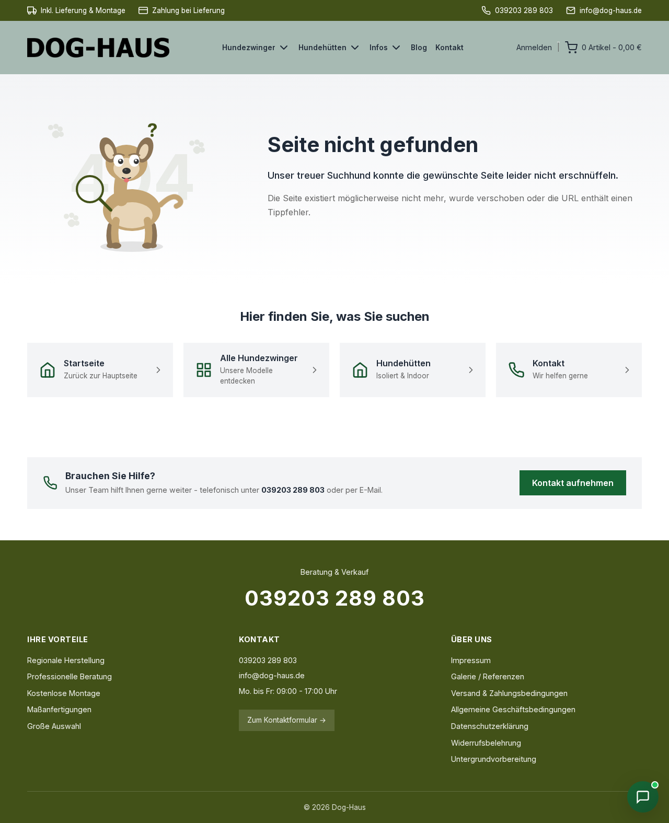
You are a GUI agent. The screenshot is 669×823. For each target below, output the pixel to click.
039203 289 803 (335, 598)
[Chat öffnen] (643, 797)
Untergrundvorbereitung (493, 759)
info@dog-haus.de (272, 675)
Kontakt (449, 47)
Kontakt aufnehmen (573, 483)
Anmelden (534, 47)
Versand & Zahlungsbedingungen (509, 693)
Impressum (471, 660)
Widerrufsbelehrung (486, 742)
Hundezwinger (248, 47)
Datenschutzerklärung (489, 726)
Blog (419, 47)
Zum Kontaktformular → (286, 720)
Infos (379, 47)
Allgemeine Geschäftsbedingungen (513, 709)
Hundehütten (322, 47)
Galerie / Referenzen (487, 676)
